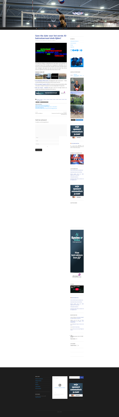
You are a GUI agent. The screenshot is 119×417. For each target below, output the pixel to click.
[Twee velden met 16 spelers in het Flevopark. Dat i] (77, 98)
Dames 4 (48, 99)
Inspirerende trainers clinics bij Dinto (42, 105)
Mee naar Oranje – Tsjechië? (41, 87)
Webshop (36, 384)
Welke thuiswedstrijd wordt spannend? (55, 76)
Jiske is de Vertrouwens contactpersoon (42, 105)
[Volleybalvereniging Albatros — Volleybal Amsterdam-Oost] (78, 13)
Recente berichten (74, 297)
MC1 (41, 100)
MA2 (38, 100)
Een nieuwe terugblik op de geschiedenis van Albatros (77, 318)
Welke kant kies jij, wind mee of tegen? (47, 76)
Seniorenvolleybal (38, 388)
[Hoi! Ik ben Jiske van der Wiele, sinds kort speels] (77, 84)
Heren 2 (57, 99)
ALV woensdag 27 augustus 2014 (42, 84)
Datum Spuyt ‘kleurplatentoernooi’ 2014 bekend (63, 76)
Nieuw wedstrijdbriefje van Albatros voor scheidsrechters (77, 321)
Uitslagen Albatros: (75, 143)
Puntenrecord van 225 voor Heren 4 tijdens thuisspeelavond (59, 113)
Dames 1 (38, 99)
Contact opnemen (73, 43)
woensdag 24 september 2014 (41, 40)
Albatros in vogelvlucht (39, 378)
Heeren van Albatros (39, 113)
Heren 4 (63, 99)
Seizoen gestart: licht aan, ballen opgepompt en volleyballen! (46, 106)
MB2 (39, 100)
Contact (65, 28)
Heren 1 (54, 99)
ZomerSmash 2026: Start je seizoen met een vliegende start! (46, 108)
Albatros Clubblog (51, 40)
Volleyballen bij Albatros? (74, 41)
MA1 (66, 99)
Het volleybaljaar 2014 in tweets (42, 80)
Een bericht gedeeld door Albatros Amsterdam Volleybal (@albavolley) (63, 397)
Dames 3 (45, 99)
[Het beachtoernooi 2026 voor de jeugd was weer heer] (77, 111)
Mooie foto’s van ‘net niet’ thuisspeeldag (39, 76)
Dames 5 (51, 99)
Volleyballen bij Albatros (39, 107)
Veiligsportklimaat (38, 380)
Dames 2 (41, 99)
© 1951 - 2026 (59, 411)
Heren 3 (60, 99)
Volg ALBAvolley (38, 397)
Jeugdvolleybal (37, 386)
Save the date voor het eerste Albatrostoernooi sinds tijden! (51, 36)
